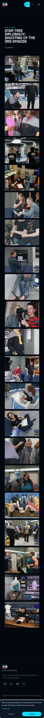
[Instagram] (11, 683)
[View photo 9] (22, 287)
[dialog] (22, 709)
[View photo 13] (22, 396)
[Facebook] (5, 683)
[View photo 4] (22, 150)
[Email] (24, 683)
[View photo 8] (22, 260)
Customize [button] (6, 709)
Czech (32, 4)
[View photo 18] (22, 533)
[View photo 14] (22, 423)
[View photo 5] (22, 178)
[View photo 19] (22, 560)
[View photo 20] (22, 587)
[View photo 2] (22, 96)
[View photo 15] (22, 451)
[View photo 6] (22, 205)
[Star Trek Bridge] (5, 4)
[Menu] (39, 4)
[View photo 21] (22, 615)
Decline (11, 714)
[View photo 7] (22, 232)
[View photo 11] (22, 342)
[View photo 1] (22, 68)
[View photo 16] (22, 478)
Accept (31, 714)
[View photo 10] (22, 314)
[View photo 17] (22, 505)
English (27, 4)
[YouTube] (17, 683)
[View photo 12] (22, 369)
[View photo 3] (22, 123)
